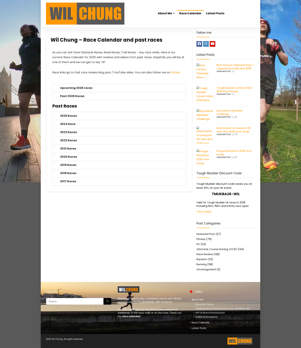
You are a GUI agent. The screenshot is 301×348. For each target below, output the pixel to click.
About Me (165, 13)
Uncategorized (206, 269)
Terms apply (204, 211)
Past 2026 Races (72, 96)
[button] (119, 88)
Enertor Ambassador (206, 316)
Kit (198, 244)
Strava (175, 72)
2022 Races (68, 140)
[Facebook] (199, 44)
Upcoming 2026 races (76, 88)
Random (201, 259)
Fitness (201, 239)
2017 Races (68, 181)
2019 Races (68, 165)
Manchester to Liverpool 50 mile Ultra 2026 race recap (234, 129)
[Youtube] (212, 44)
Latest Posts (215, 13)
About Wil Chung (204, 304)
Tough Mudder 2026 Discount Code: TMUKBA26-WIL (222, 308)
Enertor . (168, 302)
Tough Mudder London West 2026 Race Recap (234, 89)
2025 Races (68, 116)
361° (158, 302)
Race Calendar (190, 13)
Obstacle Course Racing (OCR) (216, 249)
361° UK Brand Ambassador (210, 312)
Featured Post (223, 71)
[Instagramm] (206, 44)
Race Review (204, 254)
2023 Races (68, 132)
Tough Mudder (146, 302)
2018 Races (68, 173)
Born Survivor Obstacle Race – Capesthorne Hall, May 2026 (235, 66)
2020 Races (68, 157)
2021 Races (68, 149)
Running (201, 264)
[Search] (107, 301)
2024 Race (67, 124)
